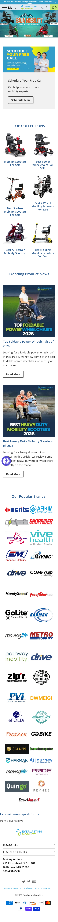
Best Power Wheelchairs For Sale (42, 152)
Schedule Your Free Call (25, 81)
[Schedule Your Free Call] (29, 59)
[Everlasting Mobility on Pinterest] (29, 882)
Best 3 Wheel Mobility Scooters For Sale (15, 195)
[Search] (47, 7)
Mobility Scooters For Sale (15, 150)
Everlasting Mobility (32, 895)
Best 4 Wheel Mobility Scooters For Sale (42, 193)
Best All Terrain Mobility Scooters (15, 238)
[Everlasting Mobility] (29, 7)
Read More (13, 374)
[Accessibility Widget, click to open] (6, 461)
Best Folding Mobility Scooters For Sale (42, 240)
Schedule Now (20, 100)
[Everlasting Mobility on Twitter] (23, 882)
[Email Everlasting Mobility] (34, 882)
